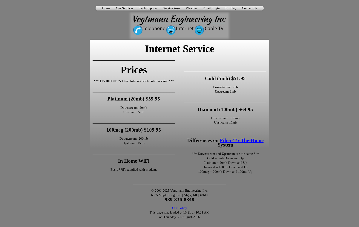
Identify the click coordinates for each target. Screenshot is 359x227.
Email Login (211, 8)
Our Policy (179, 208)
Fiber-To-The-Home (242, 140)
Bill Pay (230, 8)
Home (106, 8)
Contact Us (249, 8)
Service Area (171, 8)
